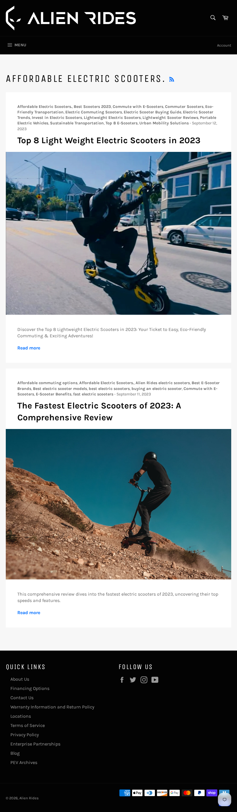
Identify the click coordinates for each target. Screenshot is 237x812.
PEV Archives (23, 762)
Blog (15, 753)
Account (224, 45)
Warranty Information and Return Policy (52, 707)
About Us (19, 679)
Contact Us (22, 697)
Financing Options (29, 688)
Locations (20, 716)
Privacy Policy (24, 734)
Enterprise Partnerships (35, 744)
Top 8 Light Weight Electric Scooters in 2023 (109, 140)
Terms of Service (27, 725)
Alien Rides (29, 798)
